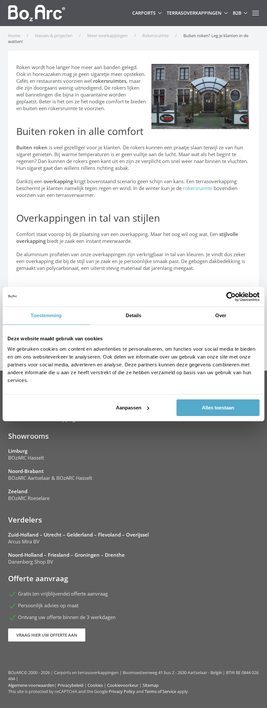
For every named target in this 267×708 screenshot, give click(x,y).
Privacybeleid (70, 685)
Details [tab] (134, 315)
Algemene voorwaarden (31, 685)
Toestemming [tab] (46, 315)
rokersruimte (197, 188)
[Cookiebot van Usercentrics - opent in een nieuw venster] (231, 297)
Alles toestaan (218, 407)
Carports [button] (144, 13)
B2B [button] (237, 13)
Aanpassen (128, 407)
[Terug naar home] (36, 13)
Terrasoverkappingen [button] (194, 13)
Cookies (95, 685)
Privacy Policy (122, 691)
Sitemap (151, 685)
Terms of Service (160, 691)
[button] (255, 13)
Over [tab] (220, 315)
